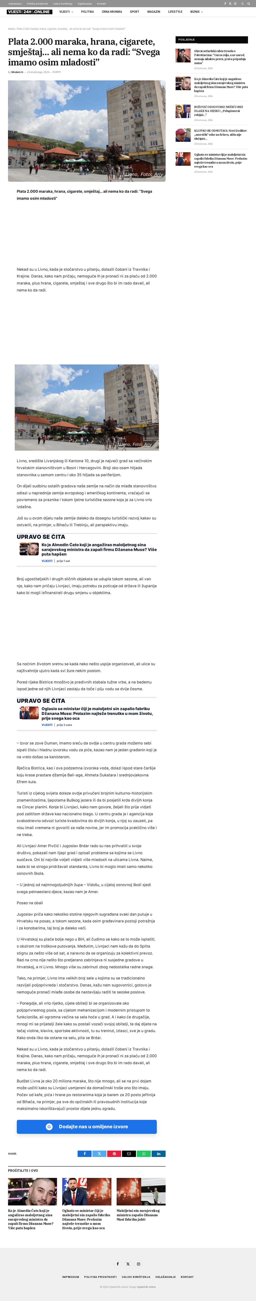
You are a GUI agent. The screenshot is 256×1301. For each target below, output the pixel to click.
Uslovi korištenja (62, 3)
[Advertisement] (86, 234)
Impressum (15, 3)
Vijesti (64, 11)
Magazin (153, 11)
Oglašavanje (85, 3)
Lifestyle (175, 11)
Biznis (195, 11)
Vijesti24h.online (146, 1286)
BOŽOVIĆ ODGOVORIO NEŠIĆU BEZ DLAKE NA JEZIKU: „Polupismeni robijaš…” (218, 111)
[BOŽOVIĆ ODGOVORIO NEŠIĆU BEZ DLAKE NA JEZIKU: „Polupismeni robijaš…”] (183, 111)
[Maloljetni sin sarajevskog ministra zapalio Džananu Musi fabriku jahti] (141, 1191)
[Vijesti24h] (29, 12)
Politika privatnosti (37, 3)
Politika (87, 11)
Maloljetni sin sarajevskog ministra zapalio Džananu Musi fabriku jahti (138, 1215)
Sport (134, 11)
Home (11, 29)
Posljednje (186, 39)
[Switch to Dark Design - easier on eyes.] (242, 3)
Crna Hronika (112, 11)
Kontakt (101, 3)
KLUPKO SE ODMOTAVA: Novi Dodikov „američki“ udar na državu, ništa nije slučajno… (220, 134)
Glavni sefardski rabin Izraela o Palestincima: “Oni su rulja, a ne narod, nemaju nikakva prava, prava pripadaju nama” (220, 57)
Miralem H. (17, 72)
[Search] (248, 3)
